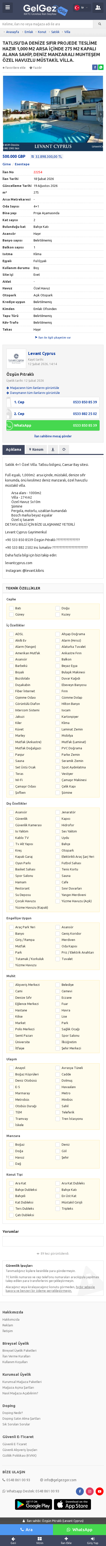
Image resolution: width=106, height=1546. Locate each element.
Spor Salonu (24, 875)
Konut (42, 32)
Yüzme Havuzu (25, 965)
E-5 (17, 1087)
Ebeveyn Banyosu (74, 685)
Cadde (66, 1074)
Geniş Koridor (71, 933)
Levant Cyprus (41, 353)
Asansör (21, 659)
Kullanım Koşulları (15, 1362)
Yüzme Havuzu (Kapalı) (31, 907)
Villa (67, 32)
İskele (19, 1125)
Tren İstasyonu (72, 1118)
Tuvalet (67, 959)
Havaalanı (69, 1087)
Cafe (65, 882)
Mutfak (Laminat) (74, 742)
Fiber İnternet (25, 691)
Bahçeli (20, 1196)
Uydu (65, 837)
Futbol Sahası (71, 863)
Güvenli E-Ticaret (14, 1444)
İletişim (7, 1331)
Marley (20, 735)
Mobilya (67, 735)
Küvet (19, 729)
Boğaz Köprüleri (27, 1074)
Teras (19, 773)
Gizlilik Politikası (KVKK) (19, 1455)
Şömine (67, 792)
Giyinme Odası (25, 697)
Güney (19, 614)
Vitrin (39, 1543)
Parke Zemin (71, 754)
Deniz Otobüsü (26, 1080)
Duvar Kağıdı (71, 678)
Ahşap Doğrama (73, 634)
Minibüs (67, 1099)
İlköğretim (69, 1042)
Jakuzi (19, 716)
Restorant (22, 888)
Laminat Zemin (72, 729)
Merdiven (68, 939)
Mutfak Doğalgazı (28, 748)
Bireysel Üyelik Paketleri (19, 1350)
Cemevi (67, 991)
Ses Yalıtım (69, 831)
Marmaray (22, 1093)
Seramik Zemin (72, 760)
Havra (66, 1010)
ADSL (19, 634)
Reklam (7, 1325)
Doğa (19, 1151)
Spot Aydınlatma (74, 767)
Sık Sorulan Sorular (16, 1424)
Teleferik (68, 1112)
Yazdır (37, 67)
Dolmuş (67, 1080)
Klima (66, 722)
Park (18, 952)
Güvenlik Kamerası (28, 825)
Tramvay (21, 1118)
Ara (29, 1529)
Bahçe (66, 844)
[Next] (101, 114)
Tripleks (67, 1208)
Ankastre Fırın (72, 653)
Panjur (19, 754)
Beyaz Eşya (69, 665)
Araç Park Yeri (25, 927)
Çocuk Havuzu (25, 901)
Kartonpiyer (70, 716)
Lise (64, 1016)
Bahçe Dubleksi (26, 1189)
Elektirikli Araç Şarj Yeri (78, 856)
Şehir (65, 1157)
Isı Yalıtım (21, 831)
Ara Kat (20, 1183)
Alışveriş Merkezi (27, 984)
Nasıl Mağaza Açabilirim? (20, 1393)
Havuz (19, 1157)
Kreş (18, 850)
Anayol (20, 1067)
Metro (66, 1093)
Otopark (68, 850)
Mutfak (20, 946)
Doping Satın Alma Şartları (21, 1418)
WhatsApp (82, 1529)
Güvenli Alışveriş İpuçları (19, 1449)
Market (20, 1023)
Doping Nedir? (12, 1412)
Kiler (18, 722)
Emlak (29, 32)
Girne (6, 164)
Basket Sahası (25, 869)
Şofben (20, 792)
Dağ (18, 1163)
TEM (18, 1112)
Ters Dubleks (24, 1208)
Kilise (19, 1016)
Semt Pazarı (24, 1035)
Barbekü (21, 665)
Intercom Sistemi (27, 710)
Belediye (68, 984)
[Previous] (5, 114)
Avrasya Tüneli (72, 1067)
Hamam (20, 882)
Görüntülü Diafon (27, 703)
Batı (18, 608)
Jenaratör (69, 812)
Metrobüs (22, 1099)
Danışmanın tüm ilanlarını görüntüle (35, 392)
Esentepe (22, 164)
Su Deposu (23, 894)
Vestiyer (67, 773)
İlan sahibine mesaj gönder (53, 436)
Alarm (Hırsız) (71, 640)
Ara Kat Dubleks (73, 1183)
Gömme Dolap (72, 697)
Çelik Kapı (69, 786)
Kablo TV (22, 837)
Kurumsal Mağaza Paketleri (22, 1381)
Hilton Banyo (71, 703)
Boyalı (19, 672)
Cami (18, 991)
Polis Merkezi (25, 1029)
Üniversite (22, 1042)
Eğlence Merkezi (27, 1003)
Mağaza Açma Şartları (18, 1387)
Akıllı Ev (20, 640)
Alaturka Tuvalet (74, 646)
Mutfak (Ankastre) (28, 742)
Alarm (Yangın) (25, 646)
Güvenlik (21, 818)
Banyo (19, 933)
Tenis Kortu (70, 869)
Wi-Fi (19, 780)
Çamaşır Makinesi (74, 780)
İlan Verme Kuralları (16, 1356)
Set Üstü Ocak (25, 767)
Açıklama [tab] (13, 449)
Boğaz (20, 1144)
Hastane (21, 1010)
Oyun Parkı (23, 863)
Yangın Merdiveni (74, 894)
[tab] (53, 449)
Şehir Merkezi (71, 1048)
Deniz (66, 1144)
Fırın (65, 691)
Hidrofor (68, 825)
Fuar (65, 1003)
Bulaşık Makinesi (73, 672)
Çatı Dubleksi (24, 1215)
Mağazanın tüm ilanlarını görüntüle (34, 387)
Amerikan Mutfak (27, 653)
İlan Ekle (66, 1543)
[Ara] (99, 24)
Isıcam (66, 710)
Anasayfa (12, 32)
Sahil (65, 1106)
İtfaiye (19, 1048)
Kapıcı (66, 818)
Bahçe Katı (69, 1189)
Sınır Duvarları (72, 888)
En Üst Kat (69, 1196)
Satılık (55, 32)
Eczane (67, 997)
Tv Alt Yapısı (24, 844)
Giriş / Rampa (25, 939)
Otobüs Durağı (25, 1106)
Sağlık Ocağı (71, 1029)
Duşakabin (22, 685)
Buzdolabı (22, 678)
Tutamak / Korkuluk (29, 959)
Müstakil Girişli (72, 1202)
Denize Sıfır (23, 997)
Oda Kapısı (69, 946)
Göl (64, 1151)
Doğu (66, 608)
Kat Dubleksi (24, 1202)
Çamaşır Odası (25, 786)
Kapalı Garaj (24, 856)
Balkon (66, 659)
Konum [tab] (37, 449)
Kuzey (66, 614)
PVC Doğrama (72, 748)
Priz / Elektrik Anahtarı (78, 952)
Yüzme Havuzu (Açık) (77, 901)
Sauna (19, 760)
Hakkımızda (10, 1319)
